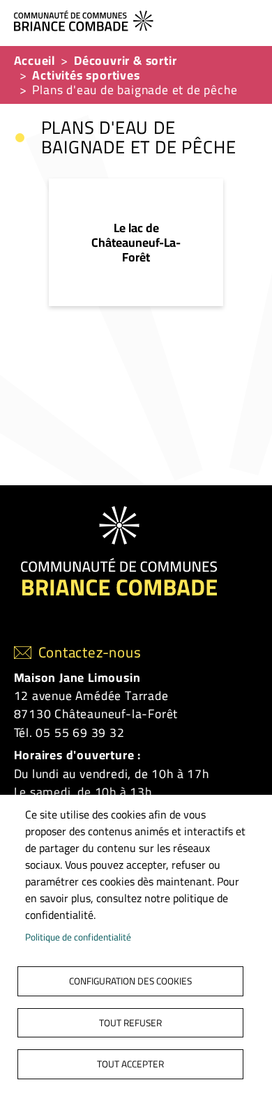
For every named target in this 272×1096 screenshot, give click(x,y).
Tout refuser (130, 1023)
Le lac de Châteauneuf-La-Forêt (136, 242)
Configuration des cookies (130, 981)
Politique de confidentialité (78, 937)
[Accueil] (131, 19)
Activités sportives (85, 74)
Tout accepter (130, 1064)
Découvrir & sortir (125, 60)
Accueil (35, 60)
